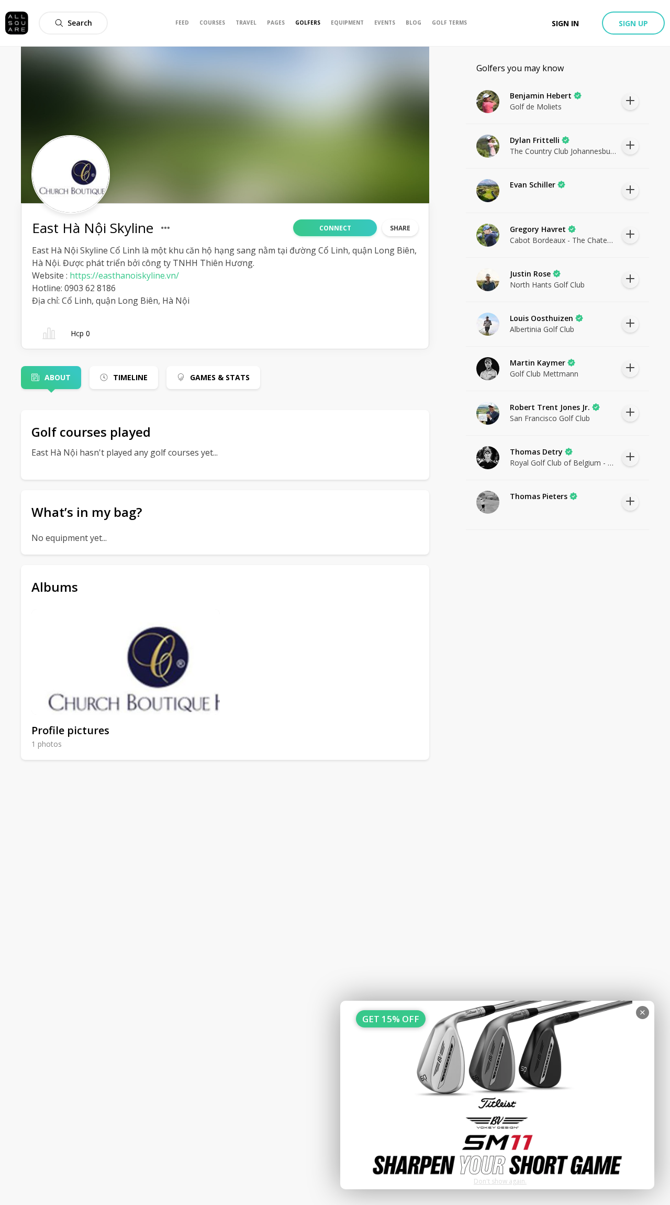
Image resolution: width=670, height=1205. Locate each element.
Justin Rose (530, 274)
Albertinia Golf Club (542, 329)
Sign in (565, 23)
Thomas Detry (536, 452)
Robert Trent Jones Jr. (550, 407)
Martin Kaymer (537, 363)
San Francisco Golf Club (550, 418)
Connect (335, 228)
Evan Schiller (532, 185)
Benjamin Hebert (541, 96)
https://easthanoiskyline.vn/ (124, 275)
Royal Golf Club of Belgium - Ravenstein (563, 463)
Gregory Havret (538, 229)
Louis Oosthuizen (541, 318)
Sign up (633, 23)
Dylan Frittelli (535, 140)
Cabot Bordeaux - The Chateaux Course (563, 240)
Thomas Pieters (538, 496)
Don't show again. (500, 1181)
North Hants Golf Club (547, 285)
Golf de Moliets (536, 107)
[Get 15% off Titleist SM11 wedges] (497, 1095)
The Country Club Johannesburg (563, 151)
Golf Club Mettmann (544, 374)
